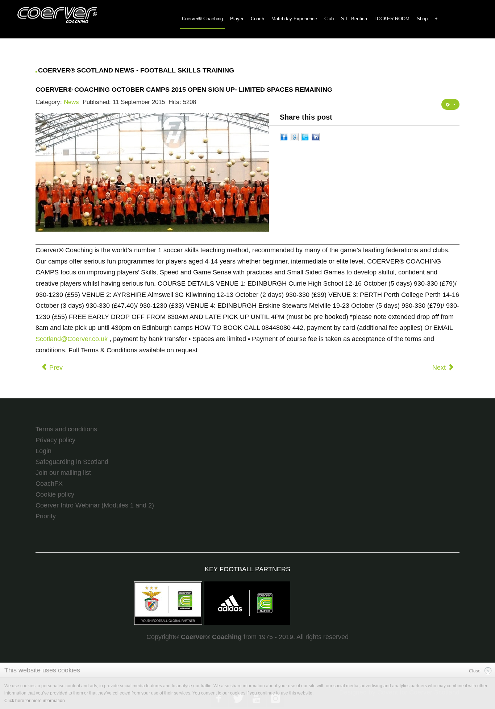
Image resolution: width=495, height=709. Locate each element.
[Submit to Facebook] (284, 136)
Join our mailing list (63, 472)
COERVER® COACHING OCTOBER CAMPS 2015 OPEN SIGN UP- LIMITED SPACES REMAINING (184, 89)
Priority (46, 516)
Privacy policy (55, 440)
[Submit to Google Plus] (294, 136)
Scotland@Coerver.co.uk (72, 339)
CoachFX (49, 483)
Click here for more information (34, 700)
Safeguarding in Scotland (72, 461)
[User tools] (450, 104)
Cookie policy (55, 494)
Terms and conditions (66, 429)
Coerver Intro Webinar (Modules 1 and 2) (95, 505)
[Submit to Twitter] (305, 136)
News (71, 102)
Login (43, 451)
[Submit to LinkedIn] (315, 136)
